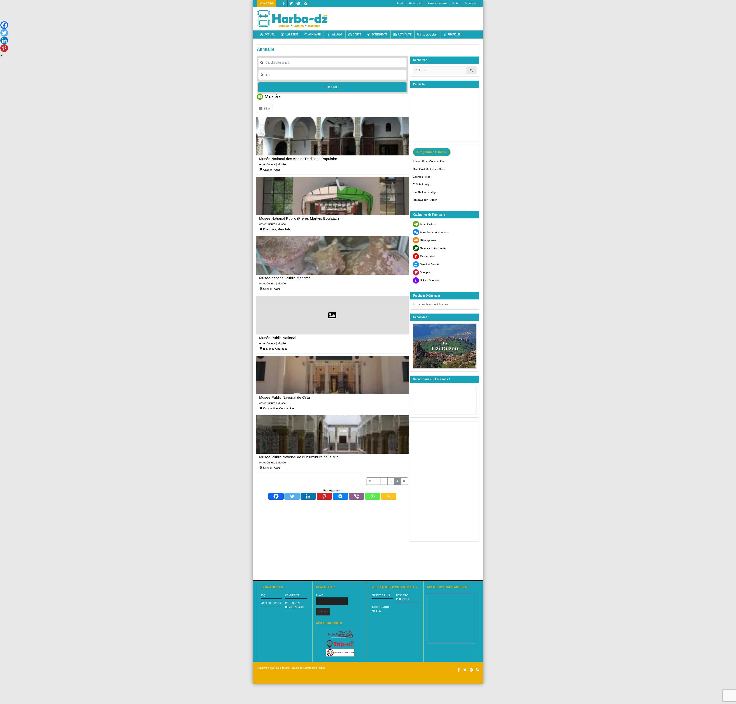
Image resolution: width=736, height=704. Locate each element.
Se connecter (470, 3)
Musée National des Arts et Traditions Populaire (298, 159)
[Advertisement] (409, 15)
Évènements (379, 34)
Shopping (425, 272)
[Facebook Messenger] (340, 496)
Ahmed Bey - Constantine (428, 161)
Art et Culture (267, 164)
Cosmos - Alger (422, 176)
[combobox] (332, 75)
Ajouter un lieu (415, 3)
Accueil (400, 3)
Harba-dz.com (282, 667)
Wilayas (337, 34)
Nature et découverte (433, 248)
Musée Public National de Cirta (284, 397)
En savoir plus (381, 595)
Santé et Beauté (429, 264)
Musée (282, 164)
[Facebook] (276, 496)
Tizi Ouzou (444, 349)
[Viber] (356, 496)
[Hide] (1, 55)
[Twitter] (292, 496)
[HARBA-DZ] (292, 18)
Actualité (405, 34)
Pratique (454, 34)
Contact (456, 3)
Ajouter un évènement (437, 3)
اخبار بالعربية (429, 34)
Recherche (332, 87)
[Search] (471, 70)
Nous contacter (271, 603)
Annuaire (314, 34)
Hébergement (428, 240)
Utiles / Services (429, 280)
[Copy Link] (388, 496)
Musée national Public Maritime (284, 278)
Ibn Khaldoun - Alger (425, 192)
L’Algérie (291, 34)
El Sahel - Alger (422, 184)
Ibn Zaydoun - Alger (425, 199)
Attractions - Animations (434, 232)
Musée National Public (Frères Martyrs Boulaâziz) (300, 218)
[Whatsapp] (372, 496)
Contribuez (292, 595)
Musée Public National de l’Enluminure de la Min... (300, 457)
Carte (357, 34)
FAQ (263, 595)
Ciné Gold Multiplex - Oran (429, 169)
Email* (319, 595)
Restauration (427, 256)
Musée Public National (277, 338)
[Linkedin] (308, 496)
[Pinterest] (324, 496)
